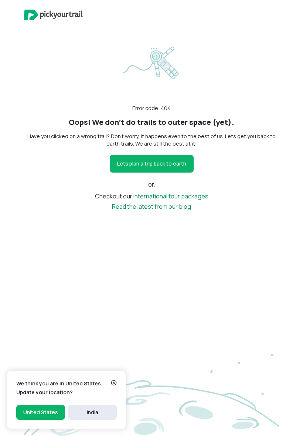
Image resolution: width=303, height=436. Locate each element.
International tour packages (170, 196)
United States (40, 412)
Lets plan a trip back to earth (151, 163)
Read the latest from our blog (151, 206)
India (92, 412)
